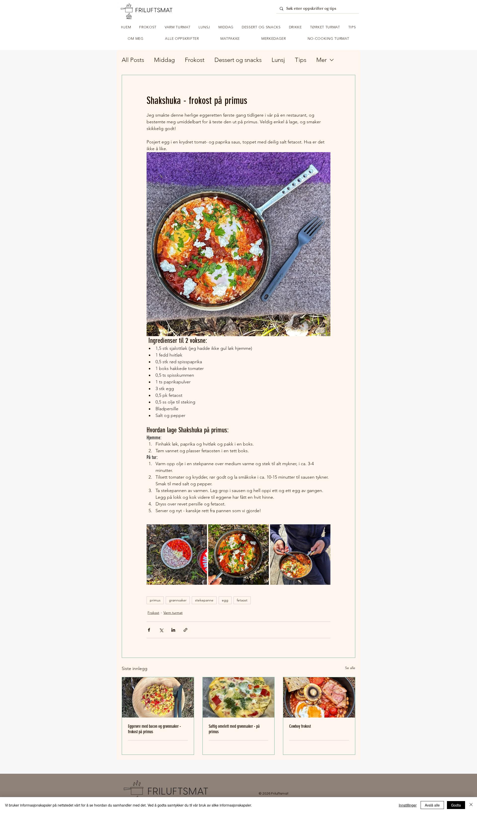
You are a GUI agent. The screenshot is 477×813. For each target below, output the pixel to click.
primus (155, 600)
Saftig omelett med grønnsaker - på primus (234, 728)
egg (225, 600)
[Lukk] (471, 805)
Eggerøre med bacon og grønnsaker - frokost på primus (154, 728)
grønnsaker (178, 600)
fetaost (242, 600)
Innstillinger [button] (408, 805)
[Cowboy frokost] (319, 697)
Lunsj (278, 59)
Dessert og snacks (238, 59)
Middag (164, 59)
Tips (300, 59)
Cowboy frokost (300, 726)
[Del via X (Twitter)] (161, 630)
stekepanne (204, 600)
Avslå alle (432, 805)
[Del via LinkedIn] (173, 630)
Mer (321, 59)
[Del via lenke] (185, 630)
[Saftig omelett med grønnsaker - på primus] (239, 697)
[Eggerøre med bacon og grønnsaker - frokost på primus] (158, 697)
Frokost (194, 59)
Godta (456, 805)
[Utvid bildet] (177, 554)
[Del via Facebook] (149, 630)
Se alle (350, 668)
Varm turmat (173, 612)
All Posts (133, 59)
